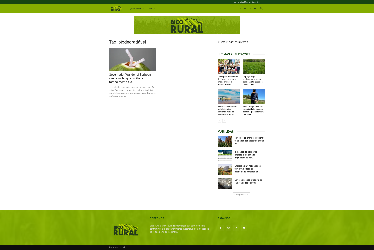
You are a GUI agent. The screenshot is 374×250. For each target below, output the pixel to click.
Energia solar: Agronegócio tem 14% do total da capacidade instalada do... (248, 169)
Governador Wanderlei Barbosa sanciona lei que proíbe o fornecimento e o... (130, 78)
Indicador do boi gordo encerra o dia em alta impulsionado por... (246, 155)
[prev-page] (219, 121)
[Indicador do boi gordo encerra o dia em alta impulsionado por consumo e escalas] (225, 155)
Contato (153, 8)
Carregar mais (240, 194)
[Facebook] (240, 8)
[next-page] (224, 121)
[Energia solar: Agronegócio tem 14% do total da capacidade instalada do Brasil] (225, 169)
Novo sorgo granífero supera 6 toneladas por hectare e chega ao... (250, 141)
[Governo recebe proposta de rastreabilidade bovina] (225, 183)
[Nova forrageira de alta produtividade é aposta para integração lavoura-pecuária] (254, 96)
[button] (261, 8)
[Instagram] (245, 8)
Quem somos (136, 8)
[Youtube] (255, 8)
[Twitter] (250, 8)
